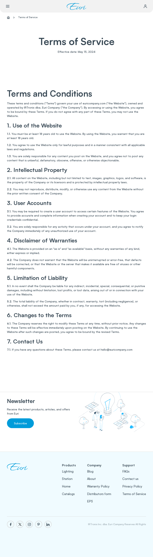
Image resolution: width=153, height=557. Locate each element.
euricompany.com (94, 103)
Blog (90, 471)
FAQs (125, 471)
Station (67, 479)
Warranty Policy (98, 486)
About (91, 479)
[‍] (17, 471)
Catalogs (68, 494)
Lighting (68, 471)
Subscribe (20, 423)
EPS (90, 501)
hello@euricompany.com (116, 349)
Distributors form (99, 494)
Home (66, 486)
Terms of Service (134, 494)
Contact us (130, 479)
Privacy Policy (132, 486)
